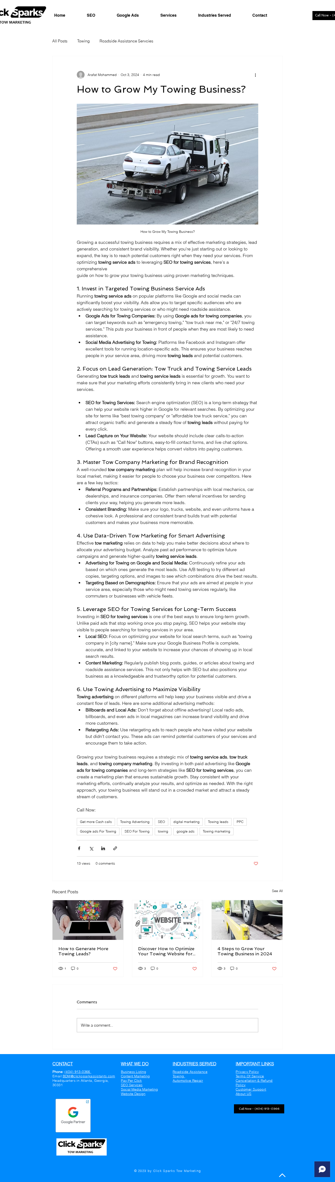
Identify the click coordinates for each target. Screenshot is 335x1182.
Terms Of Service (250, 1076)
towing (163, 831)
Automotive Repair (188, 1080)
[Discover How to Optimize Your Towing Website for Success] (167, 920)
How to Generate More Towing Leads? (83, 951)
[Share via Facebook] (79, 848)
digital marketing (186, 822)
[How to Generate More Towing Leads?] (87, 920)
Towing (83, 40)
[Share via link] (115, 848)
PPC (240, 822)
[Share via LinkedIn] (103, 848)
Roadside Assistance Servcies (126, 40)
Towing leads (218, 822)
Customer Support (251, 1089)
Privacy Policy (247, 1072)
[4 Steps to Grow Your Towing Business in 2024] (247, 920)
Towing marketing (216, 831)
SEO (161, 822)
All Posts (59, 40)
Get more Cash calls (96, 822)
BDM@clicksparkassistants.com (89, 1076)
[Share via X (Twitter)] (91, 848)
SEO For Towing (137, 831)
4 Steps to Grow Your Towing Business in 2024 (245, 951)
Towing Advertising (135, 822)
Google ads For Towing (98, 831)
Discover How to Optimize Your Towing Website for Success (166, 951)
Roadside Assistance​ (190, 1072)
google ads (185, 831)
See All (277, 891)
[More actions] (255, 75)
